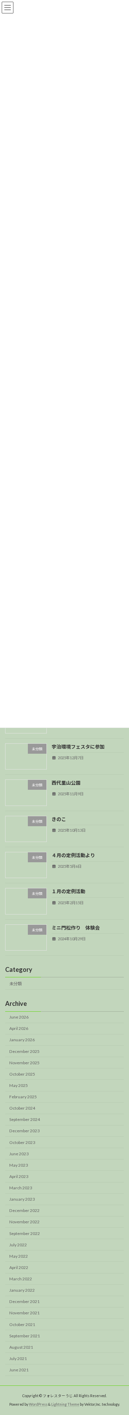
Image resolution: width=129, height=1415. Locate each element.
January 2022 (22, 1290)
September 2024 (24, 1119)
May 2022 (18, 1256)
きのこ (59, 819)
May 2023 (18, 1165)
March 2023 (20, 1187)
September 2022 (24, 1233)
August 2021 (21, 1347)
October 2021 (22, 1324)
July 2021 (18, 1358)
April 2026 (18, 1028)
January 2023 (22, 1199)
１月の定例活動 (68, 892)
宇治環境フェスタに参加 (78, 747)
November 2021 (24, 1313)
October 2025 (22, 1074)
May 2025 (18, 1085)
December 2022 (24, 1210)
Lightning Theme (65, 1404)
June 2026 (19, 1017)
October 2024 (22, 1108)
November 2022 (24, 1222)
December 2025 (24, 1051)
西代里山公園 (66, 783)
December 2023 (24, 1131)
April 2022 (18, 1267)
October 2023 (22, 1142)
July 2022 (18, 1244)
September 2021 (24, 1335)
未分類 (15, 983)
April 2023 (18, 1176)
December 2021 (24, 1301)
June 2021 (19, 1369)
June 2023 (19, 1153)
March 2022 (20, 1278)
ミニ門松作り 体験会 (76, 928)
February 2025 (23, 1096)
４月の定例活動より (73, 855)
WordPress (38, 1404)
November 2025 (24, 1062)
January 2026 (22, 1040)
